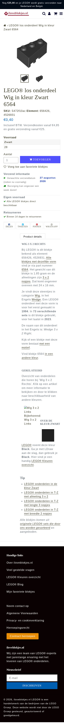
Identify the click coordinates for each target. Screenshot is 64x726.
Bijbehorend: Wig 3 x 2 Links (32, 419)
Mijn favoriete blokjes (21, 591)
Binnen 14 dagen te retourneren (24, 216)
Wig (37, 295)
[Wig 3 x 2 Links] (32, 410)
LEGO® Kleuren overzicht (24, 577)
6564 (25, 269)
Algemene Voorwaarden (22, 613)
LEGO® (27, 445)
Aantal (8, 154)
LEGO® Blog (15, 584)
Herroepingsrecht (18, 627)
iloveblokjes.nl (22, 699)
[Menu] (61, 13)
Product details (32, 236)
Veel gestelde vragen (20, 570)
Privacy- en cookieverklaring (25, 620)
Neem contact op (18, 606)
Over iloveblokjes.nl (20, 562)
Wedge (36, 299)
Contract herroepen (22, 636)
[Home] (5, 25)
